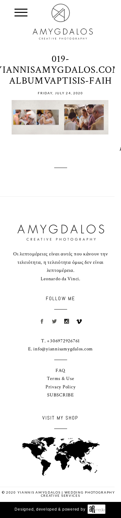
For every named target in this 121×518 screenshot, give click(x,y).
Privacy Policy (60, 387)
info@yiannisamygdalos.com (63, 349)
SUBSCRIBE (60, 395)
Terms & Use (60, 378)
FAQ (60, 370)
